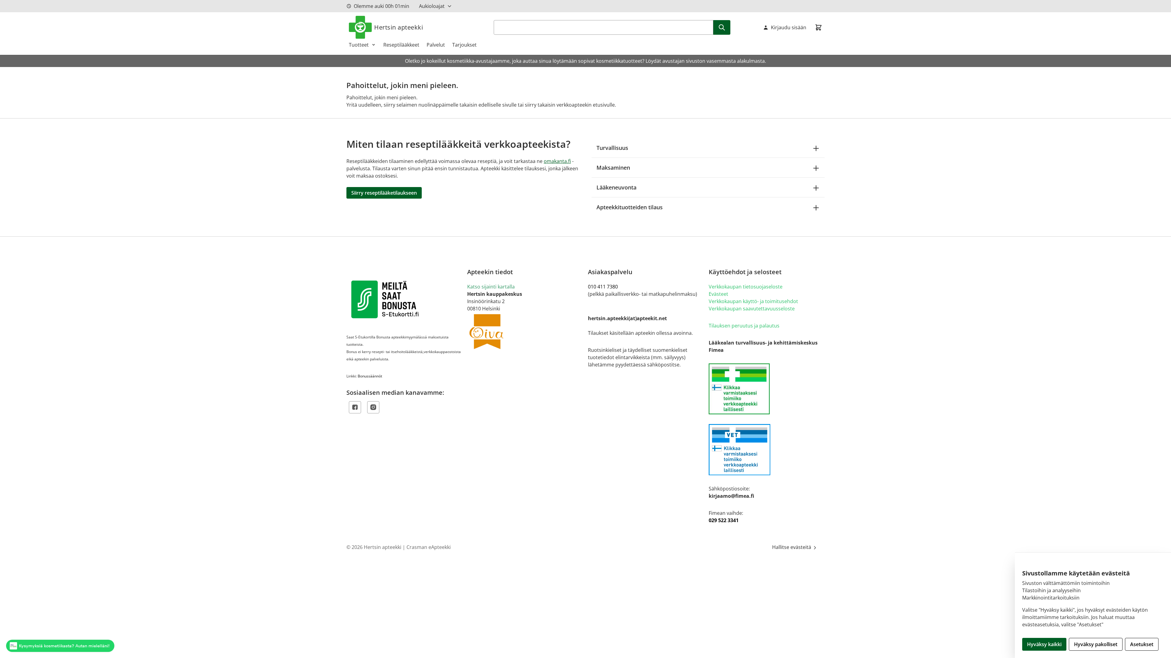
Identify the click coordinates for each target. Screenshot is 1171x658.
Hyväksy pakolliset (1095, 644)
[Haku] (721, 27)
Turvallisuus (612, 147)
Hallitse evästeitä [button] (792, 547)
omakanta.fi (557, 161)
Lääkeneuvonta (616, 187)
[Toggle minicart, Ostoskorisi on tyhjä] (818, 27)
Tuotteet (359, 44)
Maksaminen (613, 167)
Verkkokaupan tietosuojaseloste (745, 286)
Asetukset (1141, 644)
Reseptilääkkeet (401, 44)
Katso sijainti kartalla (491, 286)
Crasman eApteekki (428, 547)
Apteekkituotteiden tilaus (629, 207)
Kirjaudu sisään (788, 27)
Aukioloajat (432, 6)
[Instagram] (373, 407)
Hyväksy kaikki (1044, 644)
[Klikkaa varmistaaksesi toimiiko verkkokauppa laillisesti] (767, 388)
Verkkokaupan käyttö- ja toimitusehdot (753, 301)
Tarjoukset (464, 44)
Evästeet (718, 294)
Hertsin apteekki (398, 27)
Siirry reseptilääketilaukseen (384, 192)
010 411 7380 (603, 286)
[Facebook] (355, 407)
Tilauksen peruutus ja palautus (744, 325)
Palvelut (436, 44)
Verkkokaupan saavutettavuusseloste (752, 308)
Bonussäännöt (370, 376)
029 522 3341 (724, 520)
